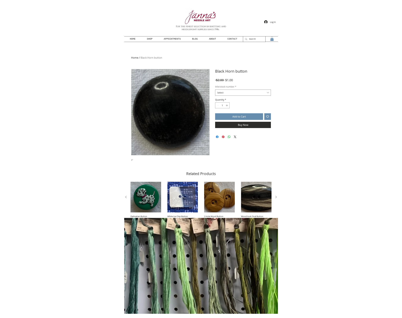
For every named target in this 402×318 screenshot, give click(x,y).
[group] (201, 207)
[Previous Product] (126, 197)
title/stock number (225, 86)
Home (134, 57)
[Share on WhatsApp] (229, 137)
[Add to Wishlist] (267, 116)
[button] (272, 39)
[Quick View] (145, 197)
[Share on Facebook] (217, 137)
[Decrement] (218, 105)
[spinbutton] (222, 105)
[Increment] (227, 105)
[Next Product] (276, 197)
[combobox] (243, 93)
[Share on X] (235, 137)
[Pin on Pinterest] (223, 137)
